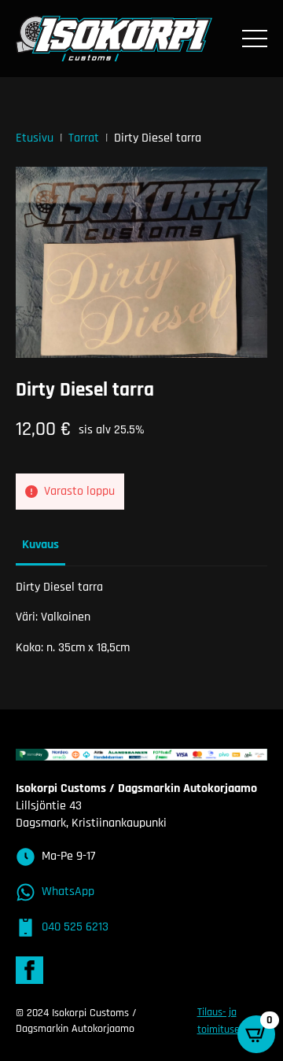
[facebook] (29, 970)
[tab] (40, 545)
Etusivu (34, 138)
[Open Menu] (254, 38)
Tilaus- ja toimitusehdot (228, 1021)
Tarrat (83, 138)
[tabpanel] (141, 618)
